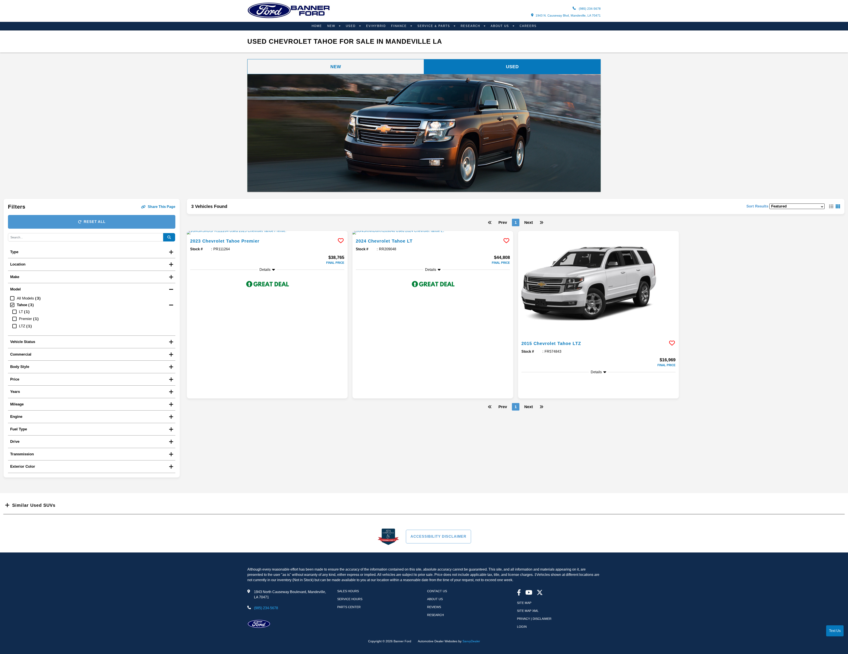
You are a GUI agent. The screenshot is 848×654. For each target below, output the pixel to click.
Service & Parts (434, 26)
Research (471, 26)
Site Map (524, 603)
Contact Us (437, 591)
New (332, 26)
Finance (399, 26)
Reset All (95, 222)
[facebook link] (519, 593)
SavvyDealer (471, 641)
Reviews (434, 607)
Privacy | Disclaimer (534, 618)
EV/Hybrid (376, 26)
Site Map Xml (528, 611)
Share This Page (161, 207)
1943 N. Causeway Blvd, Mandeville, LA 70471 (568, 15)
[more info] (267, 232)
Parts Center (349, 607)
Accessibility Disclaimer (438, 536)
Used (351, 26)
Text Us (835, 631)
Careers (528, 26)
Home (317, 26)
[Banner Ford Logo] (288, 18)
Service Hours (349, 599)
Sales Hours (348, 591)
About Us (500, 26)
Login (522, 626)
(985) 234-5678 (589, 8)
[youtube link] (528, 593)
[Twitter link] (540, 593)
